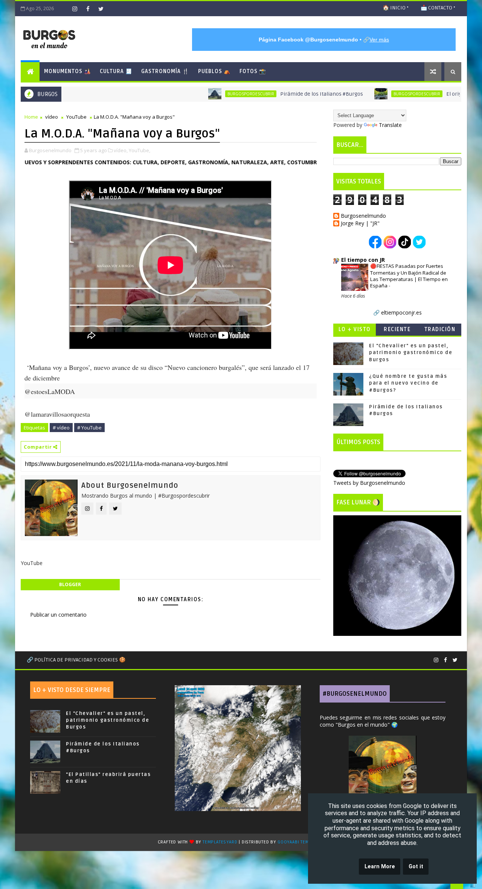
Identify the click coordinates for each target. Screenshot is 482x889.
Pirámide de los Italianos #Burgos (292, 94)
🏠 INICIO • (396, 8)
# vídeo (61, 427)
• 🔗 (324, 40)
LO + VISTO (355, 329)
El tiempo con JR (363, 259)
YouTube (76, 116)
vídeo (51, 116)
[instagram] (74, 8)
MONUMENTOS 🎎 (67, 71)
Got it (416, 866)
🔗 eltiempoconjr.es (397, 312)
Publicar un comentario (58, 614)
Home (31, 116)
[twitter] (101, 8)
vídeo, (121, 150)
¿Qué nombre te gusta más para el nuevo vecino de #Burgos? (408, 383)
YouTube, (139, 150)
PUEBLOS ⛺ (214, 71)
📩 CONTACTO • (438, 8)
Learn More (380, 866)
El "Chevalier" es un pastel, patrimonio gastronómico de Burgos (410, 352)
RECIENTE (397, 329)
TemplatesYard (220, 842)
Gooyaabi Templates (301, 842)
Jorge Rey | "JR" (360, 223)
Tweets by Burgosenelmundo (369, 482)
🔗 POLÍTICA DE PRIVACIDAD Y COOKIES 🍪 (76, 660)
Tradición (440, 329)
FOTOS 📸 (252, 71)
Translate (390, 124)
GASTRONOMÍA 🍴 (165, 71)
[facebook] (87, 8)
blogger (70, 584)
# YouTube (89, 427)
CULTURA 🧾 (116, 71)
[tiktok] (61, 8)
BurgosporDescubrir (221, 93)
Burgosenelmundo (363, 216)
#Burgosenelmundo (355, 694)
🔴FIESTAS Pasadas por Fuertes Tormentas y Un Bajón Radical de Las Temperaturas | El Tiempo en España (409, 276)
